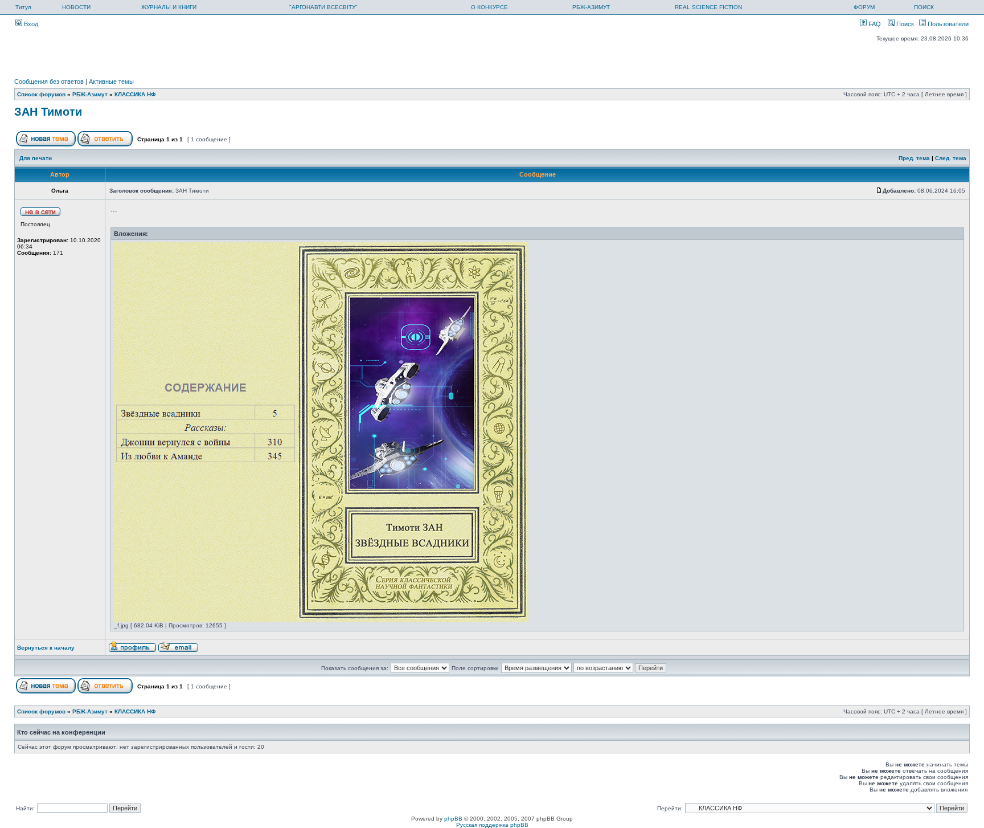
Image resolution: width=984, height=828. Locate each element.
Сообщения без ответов (49, 81)
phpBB (453, 818)
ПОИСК (924, 7)
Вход (30, 24)
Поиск (904, 24)
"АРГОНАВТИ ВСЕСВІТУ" (323, 7)
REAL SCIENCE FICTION (708, 7)
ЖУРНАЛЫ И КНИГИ (168, 7)
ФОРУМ (864, 7)
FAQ (874, 24)
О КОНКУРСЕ (489, 7)
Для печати (35, 158)
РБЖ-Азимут (90, 94)
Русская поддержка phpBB (492, 825)
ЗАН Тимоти (48, 111)
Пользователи (947, 24)
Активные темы (111, 81)
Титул (23, 7)
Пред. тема (914, 158)
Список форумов (41, 94)
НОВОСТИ (76, 7)
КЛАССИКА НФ (135, 94)
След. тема (950, 158)
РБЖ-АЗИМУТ (591, 7)
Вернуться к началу (46, 648)
